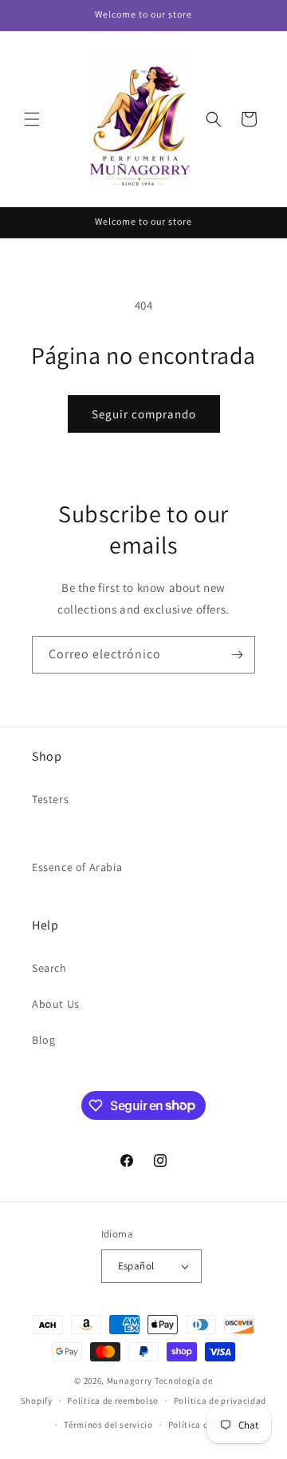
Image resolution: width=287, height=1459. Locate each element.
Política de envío (203, 1424)
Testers (50, 799)
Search (49, 968)
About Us (56, 1004)
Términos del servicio (108, 1424)
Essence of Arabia (77, 867)
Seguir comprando (144, 414)
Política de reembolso (113, 1400)
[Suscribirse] (236, 655)
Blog (43, 1040)
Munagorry (129, 1380)
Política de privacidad (220, 1400)
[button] (31, 119)
